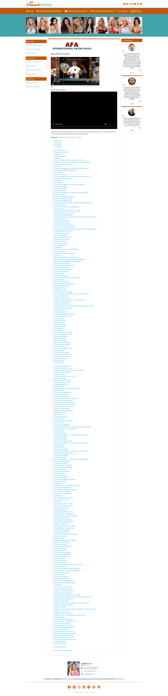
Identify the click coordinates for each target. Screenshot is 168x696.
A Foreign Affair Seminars (62, 223)
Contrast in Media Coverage (63, 308)
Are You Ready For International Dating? (67, 570)
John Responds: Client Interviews (65, 283)
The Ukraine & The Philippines (64, 520)
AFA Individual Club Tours (63, 298)
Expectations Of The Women (63, 589)
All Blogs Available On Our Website (65, 540)
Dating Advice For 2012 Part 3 (64, 619)
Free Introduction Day (61, 275)
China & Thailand (60, 194)
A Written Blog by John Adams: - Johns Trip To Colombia (72, 294)
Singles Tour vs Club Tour (62, 572)
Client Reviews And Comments (64, 637)
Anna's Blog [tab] (58, 146)
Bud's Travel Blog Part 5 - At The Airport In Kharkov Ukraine (73, 427)
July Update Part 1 (60, 251)
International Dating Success (63, 200)
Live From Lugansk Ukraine (63, 392)
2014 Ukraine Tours (61, 190)
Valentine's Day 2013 (61, 312)
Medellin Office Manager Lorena (64, 627)
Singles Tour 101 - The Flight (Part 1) (66, 621)
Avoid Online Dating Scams (63, 493)
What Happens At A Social (63, 380)
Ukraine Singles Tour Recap (63, 593)
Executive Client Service (62, 267)
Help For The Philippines (62, 542)
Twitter (73, 137)
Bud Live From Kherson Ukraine (64, 580)
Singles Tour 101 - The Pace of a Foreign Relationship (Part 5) (73, 597)
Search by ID (32, 53)
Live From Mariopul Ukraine (63, 400)
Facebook (60, 137)
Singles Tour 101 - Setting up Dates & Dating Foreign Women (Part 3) (75, 609)
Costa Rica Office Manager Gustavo (65, 639)
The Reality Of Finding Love (63, 546)
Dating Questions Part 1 (62, 518)
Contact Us (123, 11)
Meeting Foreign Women (62, 286)
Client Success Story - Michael (64, 164)
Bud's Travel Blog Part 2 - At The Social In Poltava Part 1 (71, 451)
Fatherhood (58, 483)
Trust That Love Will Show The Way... (66, 489)
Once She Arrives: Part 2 (62, 500)
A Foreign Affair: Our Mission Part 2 (66, 429)
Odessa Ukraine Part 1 (61, 562)
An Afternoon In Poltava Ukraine (64, 402)
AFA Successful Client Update (64, 292)
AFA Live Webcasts (60, 326)
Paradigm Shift (59, 574)
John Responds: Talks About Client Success (67, 211)
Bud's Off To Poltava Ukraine (63, 441)
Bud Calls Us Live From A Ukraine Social (67, 249)
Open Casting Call (60, 219)
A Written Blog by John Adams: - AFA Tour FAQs (69, 300)
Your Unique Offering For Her (64, 506)
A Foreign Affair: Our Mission (64, 332)
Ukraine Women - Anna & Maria (64, 406)
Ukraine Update (59, 209)
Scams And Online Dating (62, 552)
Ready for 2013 (59, 538)
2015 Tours (58, 414)
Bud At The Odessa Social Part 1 (64, 599)
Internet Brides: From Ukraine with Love (67, 485)
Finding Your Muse (60, 641)
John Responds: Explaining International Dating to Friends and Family (76, 217)
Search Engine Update (61, 477)
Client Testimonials (60, 358)
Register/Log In (136, 11)
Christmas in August (61, 629)
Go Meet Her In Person (62, 576)
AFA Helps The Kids (61, 536)
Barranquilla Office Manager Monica (66, 633)
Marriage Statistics (60, 338)
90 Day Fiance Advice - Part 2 (64, 504)
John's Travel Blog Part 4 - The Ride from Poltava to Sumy (72, 168)
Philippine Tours (60, 431)
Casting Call (58, 247)
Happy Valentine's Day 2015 (63, 334)
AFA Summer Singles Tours (63, 366)
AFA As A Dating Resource (63, 342)
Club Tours (58, 158)
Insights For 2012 (60, 607)
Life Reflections (59, 390)
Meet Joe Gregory (60, 150)
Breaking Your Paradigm (62, 461)
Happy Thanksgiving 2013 (62, 221)
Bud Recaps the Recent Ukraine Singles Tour (68, 568)
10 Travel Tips (59, 172)
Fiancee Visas (32, 82)
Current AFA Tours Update (63, 269)
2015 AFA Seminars (61, 346)
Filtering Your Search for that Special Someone (69, 564)
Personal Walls (59, 386)
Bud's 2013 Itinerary (61, 560)
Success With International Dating (65, 479)
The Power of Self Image (62, 425)
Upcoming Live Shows (61, 336)
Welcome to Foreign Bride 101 (64, 635)
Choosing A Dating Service (63, 372)
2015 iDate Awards (60, 340)
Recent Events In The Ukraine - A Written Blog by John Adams (73, 202)
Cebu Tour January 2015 (62, 352)
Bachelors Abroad (60, 324)
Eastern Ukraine (59, 279)
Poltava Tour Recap (60, 433)
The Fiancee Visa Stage (61, 532)
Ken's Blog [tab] (58, 144)
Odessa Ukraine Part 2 (61, 556)
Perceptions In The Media (62, 356)
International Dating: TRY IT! (63, 178)
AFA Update (58, 330)
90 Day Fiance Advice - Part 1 (64, 512)
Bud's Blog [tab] (58, 142)
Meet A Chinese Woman (62, 471)
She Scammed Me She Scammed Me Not (67, 257)
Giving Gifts (58, 501)
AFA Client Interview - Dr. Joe (64, 368)
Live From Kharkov (60, 205)
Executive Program (60, 320)
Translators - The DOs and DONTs (65, 227)
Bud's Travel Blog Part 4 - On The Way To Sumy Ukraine (71, 435)
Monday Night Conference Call (64, 528)
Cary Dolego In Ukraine (62, 396)
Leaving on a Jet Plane (61, 611)
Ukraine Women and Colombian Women (67, 207)
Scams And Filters (60, 558)
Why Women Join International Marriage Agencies (70, 259)
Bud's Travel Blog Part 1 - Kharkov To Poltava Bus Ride (71, 459)
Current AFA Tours (60, 288)
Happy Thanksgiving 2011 (62, 302)
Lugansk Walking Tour (61, 384)
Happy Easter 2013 (60, 457)
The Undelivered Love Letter (63, 465)
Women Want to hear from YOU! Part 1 (66, 398)
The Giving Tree (59, 419)
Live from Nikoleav (60, 544)
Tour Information (33, 62)
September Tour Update (62, 239)
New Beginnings (59, 445)
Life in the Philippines (61, 186)
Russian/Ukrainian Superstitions (64, 225)
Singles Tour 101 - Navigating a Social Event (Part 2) (70, 615)
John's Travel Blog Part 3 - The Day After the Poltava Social (72, 176)
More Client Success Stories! (63, 354)
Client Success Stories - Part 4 (64, 237)
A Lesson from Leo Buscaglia (63, 467)
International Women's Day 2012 (65, 253)
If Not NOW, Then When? (62, 530)
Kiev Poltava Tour (60, 328)
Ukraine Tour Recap (61, 243)
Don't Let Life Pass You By (62, 623)
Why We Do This (60, 447)
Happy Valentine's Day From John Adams (67, 277)
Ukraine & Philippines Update (64, 215)
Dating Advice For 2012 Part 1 (64, 631)
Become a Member (34, 49)
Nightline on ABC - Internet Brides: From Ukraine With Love (73, 162)
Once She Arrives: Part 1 (62, 508)
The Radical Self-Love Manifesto (64, 514)
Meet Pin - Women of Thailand (64, 591)
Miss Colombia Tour (61, 647)
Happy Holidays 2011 (61, 296)
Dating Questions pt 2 (61, 510)
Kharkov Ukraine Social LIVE (63, 198)
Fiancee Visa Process (61, 174)
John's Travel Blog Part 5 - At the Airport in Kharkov (70, 160)
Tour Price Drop (60, 322)
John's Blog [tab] (58, 140)
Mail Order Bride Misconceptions (65, 404)
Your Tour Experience (35, 70)
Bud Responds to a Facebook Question (66, 516)
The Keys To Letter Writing (63, 554)
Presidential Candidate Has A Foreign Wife (68, 261)
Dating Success (59, 360)
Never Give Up (59, 318)
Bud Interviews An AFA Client (64, 497)
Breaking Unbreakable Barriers (64, 410)
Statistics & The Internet (62, 281)
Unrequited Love (60, 473)
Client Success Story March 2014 (65, 196)
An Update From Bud (61, 449)
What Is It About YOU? (61, 394)
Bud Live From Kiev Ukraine (63, 587)
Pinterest (67, 137)
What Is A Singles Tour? (62, 524)
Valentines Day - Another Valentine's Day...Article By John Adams (74, 306)
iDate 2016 (58, 180)
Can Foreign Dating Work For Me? (65, 582)
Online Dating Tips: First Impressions (66, 534)
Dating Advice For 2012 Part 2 (64, 625)
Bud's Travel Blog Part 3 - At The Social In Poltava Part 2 (71, 443)
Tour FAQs (31, 74)
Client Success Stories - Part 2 (64, 316)
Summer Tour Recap (61, 566)
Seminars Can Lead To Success (64, 348)
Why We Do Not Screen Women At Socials (67, 388)
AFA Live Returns (60, 310)
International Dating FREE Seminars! (66, 170)
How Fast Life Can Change (63, 491)
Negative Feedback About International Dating (69, 370)
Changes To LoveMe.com (62, 233)
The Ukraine (58, 182)
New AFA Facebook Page (62, 382)
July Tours (58, 255)
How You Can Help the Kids (63, 650)
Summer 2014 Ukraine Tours (63, 487)
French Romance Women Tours (103, 11)
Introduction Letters (61, 439)
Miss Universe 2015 (61, 188)
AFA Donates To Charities (62, 578)
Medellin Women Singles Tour (64, 231)
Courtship (58, 166)
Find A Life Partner (60, 469)
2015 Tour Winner (60, 374)
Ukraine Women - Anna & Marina (65, 213)
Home (30, 11)
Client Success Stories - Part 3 (64, 304)
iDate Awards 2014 (60, 548)
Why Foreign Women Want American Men (67, 595)
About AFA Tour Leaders (62, 263)
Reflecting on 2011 (60, 290)
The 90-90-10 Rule (60, 643)
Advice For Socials (60, 412)
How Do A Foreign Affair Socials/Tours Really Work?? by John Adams (76, 229)
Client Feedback (59, 617)
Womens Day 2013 (60, 481)
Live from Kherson (60, 550)
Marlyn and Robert (60, 156)
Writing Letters (59, 273)
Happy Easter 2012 (60, 241)
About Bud (58, 585)
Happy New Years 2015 (62, 152)
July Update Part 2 (60, 245)
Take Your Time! (59, 362)
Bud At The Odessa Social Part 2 (64, 605)
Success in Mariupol (61, 235)
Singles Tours (59, 154)
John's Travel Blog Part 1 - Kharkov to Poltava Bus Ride (71, 192)
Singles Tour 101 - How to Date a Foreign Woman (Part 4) (72, 603)
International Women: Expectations (65, 526)
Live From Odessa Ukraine (62, 408)
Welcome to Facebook (61, 601)
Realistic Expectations (61, 437)
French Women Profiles (35, 45)
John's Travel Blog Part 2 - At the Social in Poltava (69, 184)
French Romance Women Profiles (49, 11)
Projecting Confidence (61, 455)
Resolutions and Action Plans (63, 522)
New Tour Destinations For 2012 (64, 265)
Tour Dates (31, 66)
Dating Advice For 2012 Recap (64, 613)
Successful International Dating (64, 453)
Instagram (79, 137)
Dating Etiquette (60, 350)
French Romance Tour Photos (77, 11)
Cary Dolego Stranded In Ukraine (65, 314)
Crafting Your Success (61, 463)
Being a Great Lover (60, 378)
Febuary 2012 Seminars (62, 271)
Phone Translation (34, 86)
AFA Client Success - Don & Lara (64, 376)
